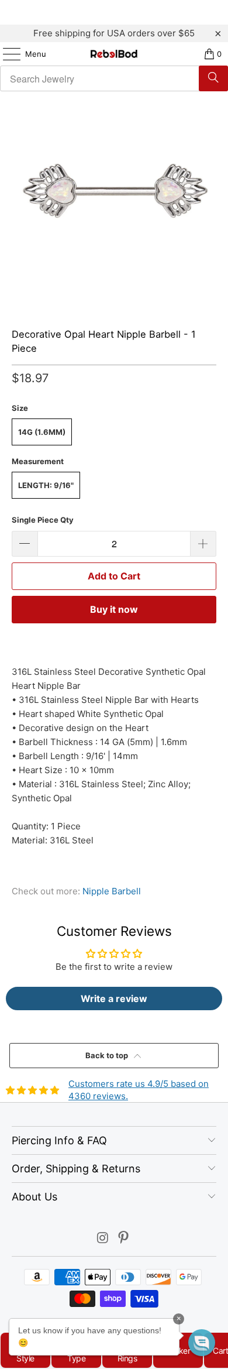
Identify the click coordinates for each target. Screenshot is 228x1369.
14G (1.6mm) (41, 432)
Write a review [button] (114, 998)
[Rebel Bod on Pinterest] (124, 1239)
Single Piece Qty (43, 519)
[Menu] (6, 54)
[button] (201, 1342)
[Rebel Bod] (114, 54)
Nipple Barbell (111, 891)
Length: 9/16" (46, 485)
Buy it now (114, 609)
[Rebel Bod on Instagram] (103, 1239)
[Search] (213, 78)
